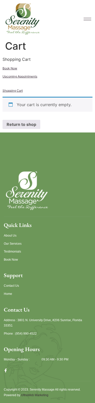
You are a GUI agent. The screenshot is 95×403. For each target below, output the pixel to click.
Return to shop (21, 124)
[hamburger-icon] (85, 19)
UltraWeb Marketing (34, 395)
